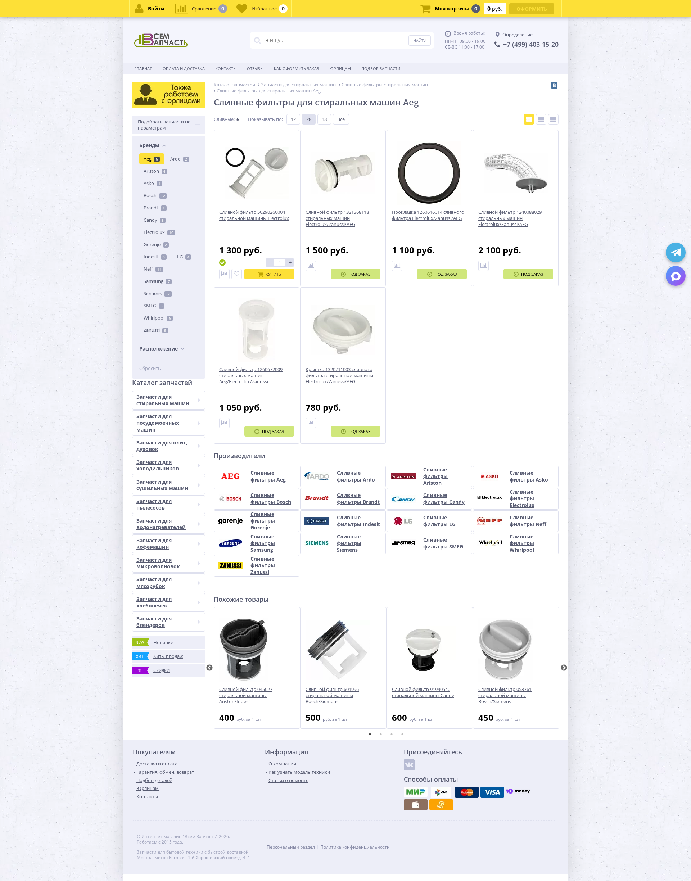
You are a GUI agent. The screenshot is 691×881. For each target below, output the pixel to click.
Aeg (151, 158)
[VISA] (492, 792)
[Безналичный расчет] (441, 804)
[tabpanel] (257, 668)
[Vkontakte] (409, 764)
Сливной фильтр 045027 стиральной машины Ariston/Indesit (245, 695)
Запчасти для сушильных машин (162, 485)
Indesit (154, 256)
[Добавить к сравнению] (224, 274)
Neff (153, 269)
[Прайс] (553, 119)
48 (324, 119)
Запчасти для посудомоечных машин (157, 423)
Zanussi (155, 330)
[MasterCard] (467, 792)
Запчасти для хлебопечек (154, 602)
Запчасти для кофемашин (154, 543)
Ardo (178, 158)
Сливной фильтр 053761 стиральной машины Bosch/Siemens (505, 695)
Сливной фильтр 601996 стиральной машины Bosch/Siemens (332, 695)
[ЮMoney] (518, 792)
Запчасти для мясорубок (154, 582)
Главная (143, 68)
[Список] (541, 119)
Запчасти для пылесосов (154, 504)
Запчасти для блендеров (154, 621)
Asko (152, 183)
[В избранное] (236, 274)
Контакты (225, 68)
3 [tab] (391, 734)
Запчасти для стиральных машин (162, 400)
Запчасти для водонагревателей (161, 523)
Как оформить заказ (296, 68)
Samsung (157, 281)
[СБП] (441, 792)
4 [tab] (402, 734)
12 (293, 119)
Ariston (155, 171)
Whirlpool (157, 318)
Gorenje (155, 244)
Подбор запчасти (380, 68)
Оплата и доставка (184, 68)
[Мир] (416, 792)
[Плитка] (529, 119)
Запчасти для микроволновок (158, 563)
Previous (209, 668)
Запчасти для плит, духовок (162, 445)
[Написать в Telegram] (676, 252)
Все (341, 119)
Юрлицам (340, 68)
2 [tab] (380, 734)
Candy (154, 220)
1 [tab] (370, 734)
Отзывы (255, 68)
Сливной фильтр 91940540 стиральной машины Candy (423, 692)
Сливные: (224, 119)
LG (183, 256)
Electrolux (158, 232)
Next (564, 668)
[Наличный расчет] (416, 804)
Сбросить (150, 368)
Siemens (157, 293)
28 (308, 119)
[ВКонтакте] (554, 85)
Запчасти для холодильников (157, 465)
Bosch (154, 195)
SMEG (153, 305)
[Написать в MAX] (676, 276)
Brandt (154, 207)
